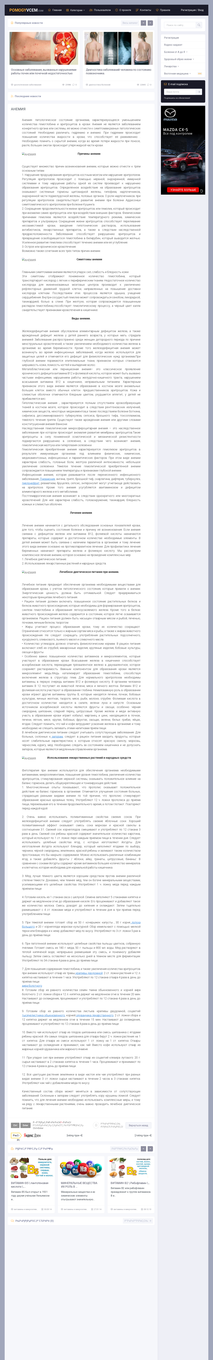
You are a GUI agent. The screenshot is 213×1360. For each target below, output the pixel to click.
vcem (26, 10)
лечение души (95, 85)
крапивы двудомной (89, 973)
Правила (165, 10)
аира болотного (32, 985)
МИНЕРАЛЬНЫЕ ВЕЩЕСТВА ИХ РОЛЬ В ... (79, 1184)
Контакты (145, 10)
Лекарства (170, 66)
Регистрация (171, 37)
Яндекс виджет (173, 44)
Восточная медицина (176, 73)
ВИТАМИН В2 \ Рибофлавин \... (130, 1183)
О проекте (125, 10)
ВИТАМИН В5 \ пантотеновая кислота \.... (29, 1184)
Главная (57, 10)
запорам (57, 736)
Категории (76, 10)
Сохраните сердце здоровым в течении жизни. (41, 69)
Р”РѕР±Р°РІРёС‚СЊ (112, 1125)
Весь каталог (130, 22)
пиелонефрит (30, 483)
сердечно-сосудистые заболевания (31, 85)
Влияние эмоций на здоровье (105, 69)
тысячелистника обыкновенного (43, 1015)
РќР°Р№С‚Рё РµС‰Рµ (125, 1148)
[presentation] (143, 23)
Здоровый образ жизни (178, 59)
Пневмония (47, 479)
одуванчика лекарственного (94, 1015)
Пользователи (102, 10)
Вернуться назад (138, 1125)
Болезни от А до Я (174, 52)
